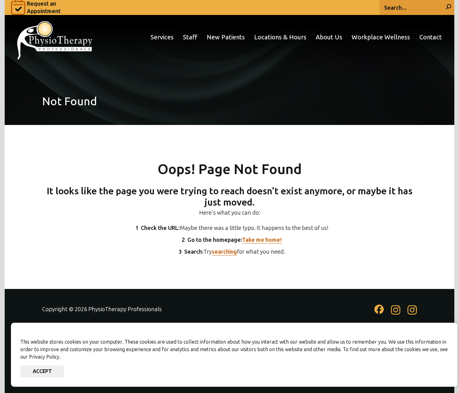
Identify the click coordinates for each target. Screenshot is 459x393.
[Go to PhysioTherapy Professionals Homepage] (54, 37)
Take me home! (262, 239)
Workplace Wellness (381, 37)
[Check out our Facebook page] (379, 312)
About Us (329, 37)
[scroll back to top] (435, 369)
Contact (430, 37)
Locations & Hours (280, 37)
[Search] (448, 7)
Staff (190, 37)
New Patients (226, 37)
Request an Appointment (44, 7)
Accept (42, 371)
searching (224, 251)
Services (162, 37)
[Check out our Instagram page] (395, 313)
